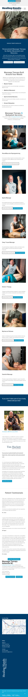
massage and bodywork (16, 116)
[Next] (27, 24)
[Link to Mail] (25, 694)
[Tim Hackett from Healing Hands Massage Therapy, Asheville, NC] (14, 420)
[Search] (21, 8)
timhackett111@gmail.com (7, 651)
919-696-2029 (14, 4)
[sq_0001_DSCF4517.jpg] (14, 182)
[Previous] (1, 24)
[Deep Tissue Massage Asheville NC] (14, 315)
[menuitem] (12, 1)
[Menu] (24, 8)
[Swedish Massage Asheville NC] (14, 358)
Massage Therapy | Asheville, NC (14, 2)
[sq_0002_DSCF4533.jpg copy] (14, 271)
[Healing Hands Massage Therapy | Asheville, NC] (11, 8)
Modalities (21, 29)
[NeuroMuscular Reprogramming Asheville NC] (14, 137)
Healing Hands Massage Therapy (8, 565)
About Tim (11, 29)
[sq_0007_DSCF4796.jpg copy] (14, 226)
